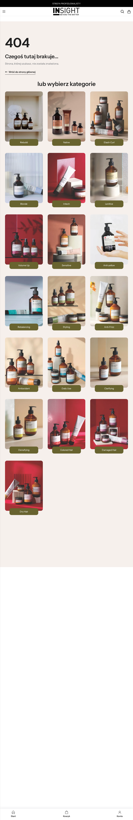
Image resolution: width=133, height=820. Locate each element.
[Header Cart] (129, 12)
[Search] (122, 11)
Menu (3, 11)
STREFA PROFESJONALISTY (66, 3)
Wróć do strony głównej (22, 71)
